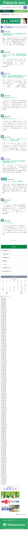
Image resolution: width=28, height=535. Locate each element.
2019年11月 (4, 409)
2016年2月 (3, 472)
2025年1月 (3, 325)
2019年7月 (3, 414)
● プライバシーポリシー (20, 520)
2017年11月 (4, 443)
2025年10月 (4, 312)
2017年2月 (3, 455)
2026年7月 (3, 299)
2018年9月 (3, 428)
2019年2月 (3, 421)
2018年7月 (3, 431)
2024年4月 (3, 338)
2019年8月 (3, 413)
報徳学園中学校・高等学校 (8, 14)
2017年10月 (4, 444)
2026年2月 (3, 306)
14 (14, 287)
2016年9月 (3, 462)
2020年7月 (3, 401)
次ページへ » (14, 240)
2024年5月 (3, 336)
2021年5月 (3, 387)
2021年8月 (3, 383)
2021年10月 (4, 380)
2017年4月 (3, 452)
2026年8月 (3, 298)
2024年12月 (4, 326)
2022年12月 (4, 360)
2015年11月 (4, 477)
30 (21, 291)
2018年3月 (3, 437)
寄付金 (19, 7)
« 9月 (6, 293)
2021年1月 (3, 393)
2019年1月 (3, 423)
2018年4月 (3, 435)
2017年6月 (3, 450)
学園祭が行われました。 (9, 118)
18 (2, 289)
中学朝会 (5, 202)
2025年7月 (3, 316)
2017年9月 (3, 445)
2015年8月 (3, 481)
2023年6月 (3, 352)
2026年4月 (3, 304)
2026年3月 (3, 305)
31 (25, 291)
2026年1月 (3, 308)
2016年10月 (4, 461)
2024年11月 (4, 328)
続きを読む (22, 44)
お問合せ (14, 7)
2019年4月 (3, 418)
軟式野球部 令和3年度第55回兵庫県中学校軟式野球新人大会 (14, 161)
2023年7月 (3, 350)
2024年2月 (3, 340)
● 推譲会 (4, 520)
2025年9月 (3, 314)
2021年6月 (3, 386)
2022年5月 (3, 370)
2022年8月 (3, 366)
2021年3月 (3, 390)
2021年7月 (3, 384)
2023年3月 (3, 356)
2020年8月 (3, 400)
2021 (17, 14)
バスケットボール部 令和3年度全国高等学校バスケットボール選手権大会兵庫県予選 (14, 55)
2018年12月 (4, 424)
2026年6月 (3, 301)
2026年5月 (3, 302)
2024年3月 (3, 339)
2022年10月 (4, 363)
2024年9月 (3, 331)
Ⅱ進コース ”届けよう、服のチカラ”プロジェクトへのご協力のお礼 (14, 139)
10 (25, 285)
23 (21, 289)
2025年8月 (3, 315)
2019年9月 (3, 411)
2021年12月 (4, 377)
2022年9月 (3, 365)
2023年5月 (3, 353)
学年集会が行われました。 (10, 97)
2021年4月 (3, 389)
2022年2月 (3, 374)
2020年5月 (3, 403)
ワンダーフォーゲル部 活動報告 (12, 181)
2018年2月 (3, 438)
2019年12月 (4, 407)
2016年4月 (3, 469)
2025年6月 (3, 318)
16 (21, 287)
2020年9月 (3, 399)
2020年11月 (4, 396)
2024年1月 (3, 342)
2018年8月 (3, 430)
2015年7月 (3, 482)
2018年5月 (3, 434)
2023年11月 (4, 345)
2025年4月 (3, 321)
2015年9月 (3, 479)
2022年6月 (3, 369)
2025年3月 (3, 322)
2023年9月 (3, 348)
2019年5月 (3, 417)
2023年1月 (3, 359)
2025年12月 (4, 309)
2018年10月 (4, 427)
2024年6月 (3, 335)
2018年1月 (3, 440)
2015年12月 (4, 475)
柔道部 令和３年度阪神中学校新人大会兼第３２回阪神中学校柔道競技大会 (14, 76)
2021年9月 (3, 382)
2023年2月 (3, 357)
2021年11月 (4, 379)
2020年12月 (4, 394)
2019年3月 (3, 420)
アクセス (3, 7)
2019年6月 (3, 416)
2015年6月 (3, 484)
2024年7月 (3, 333)
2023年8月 (3, 349)
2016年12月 (4, 458)
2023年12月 (4, 343)
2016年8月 (3, 464)
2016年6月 (3, 467)
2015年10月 (4, 478)
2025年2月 (3, 323)
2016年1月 (3, 474)
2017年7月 (3, 448)
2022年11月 (4, 362)
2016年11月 (4, 460)
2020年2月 (3, 404)
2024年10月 (4, 329)
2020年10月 (4, 397)
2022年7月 (3, 367)
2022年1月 (3, 376)
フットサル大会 (7, 222)
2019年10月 (4, 410)
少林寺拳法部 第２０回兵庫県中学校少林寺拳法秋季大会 (14, 34)
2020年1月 (3, 406)
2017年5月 (3, 451)
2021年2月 (3, 392)
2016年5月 (3, 468)
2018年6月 (3, 433)
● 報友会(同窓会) (10, 520)
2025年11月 (4, 311)
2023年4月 (3, 355)
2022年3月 (3, 373)
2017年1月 (3, 457)
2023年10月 (4, 346)
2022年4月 (3, 372)
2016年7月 (3, 465)
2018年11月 (4, 426)
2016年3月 (3, 471)
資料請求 (8, 7)
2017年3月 (3, 454)
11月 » (21, 293)
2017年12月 (4, 441)
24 (25, 289)
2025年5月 (3, 319)
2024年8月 (3, 332)
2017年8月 (3, 447)
